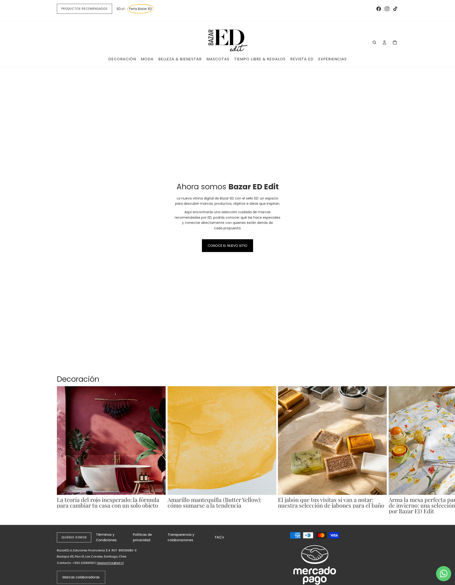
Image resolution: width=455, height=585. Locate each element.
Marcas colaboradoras (81, 577)
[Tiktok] (395, 9)
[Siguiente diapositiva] (393, 450)
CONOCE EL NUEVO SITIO (227, 245)
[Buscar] (374, 42)
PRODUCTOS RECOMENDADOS (84, 9)
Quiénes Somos (74, 537)
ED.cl (120, 8)
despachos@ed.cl (110, 563)
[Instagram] (387, 9)
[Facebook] (379, 9)
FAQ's (219, 537)
